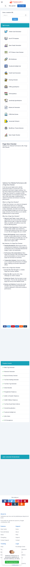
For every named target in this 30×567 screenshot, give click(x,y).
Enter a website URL (8, 12)
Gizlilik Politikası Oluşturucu (11, 400)
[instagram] (18, 501)
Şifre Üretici (7, 416)
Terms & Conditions (20, 555)
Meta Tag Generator (9, 367)
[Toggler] (2, 2)
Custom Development (21, 549)
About (17, 532)
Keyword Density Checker (11, 375)
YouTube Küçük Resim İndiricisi (12, 404)
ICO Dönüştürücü (8, 420)
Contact (18, 540)
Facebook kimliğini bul (10, 412)
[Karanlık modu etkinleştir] (5, 5)
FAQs (17, 534)
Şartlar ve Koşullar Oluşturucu (11, 396)
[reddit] (21, 504)
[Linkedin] (17, 326)
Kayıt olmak (21, 5)
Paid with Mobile (5, 532)
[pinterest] (25, 501)
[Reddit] (21, 326)
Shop (2, 546)
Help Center (4, 529)
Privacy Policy (19, 557)
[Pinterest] (13, 326)
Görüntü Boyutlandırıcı (9, 408)
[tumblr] (15, 504)
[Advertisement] (15, 166)
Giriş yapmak (12, 5)
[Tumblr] (25, 326)
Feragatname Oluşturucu (10, 391)
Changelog (3, 537)
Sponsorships (19, 552)
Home (17, 529)
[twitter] (12, 501)
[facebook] (5, 501)
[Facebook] (5, 326)
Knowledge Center (20, 546)
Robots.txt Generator (9, 371)
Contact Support (5, 540)
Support (18, 537)
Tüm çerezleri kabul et (12, 562)
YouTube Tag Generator (10, 383)
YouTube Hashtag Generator (11, 379)
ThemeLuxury (14, 565)
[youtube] (8, 504)
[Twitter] (9, 326)
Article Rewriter (8, 387)
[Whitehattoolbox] (16, 2)
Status (2, 534)
